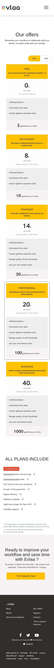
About (9, 612)
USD (46, 58)
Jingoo (21, 655)
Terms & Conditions (15, 617)
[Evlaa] (10, 604)
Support (37, 612)
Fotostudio (11, 658)
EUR (34, 58)
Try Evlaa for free (25, 576)
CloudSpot (34, 658)
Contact (36, 617)
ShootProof (11, 655)
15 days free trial (11, 469)
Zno (26, 658)
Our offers (37, 608)
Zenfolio (30, 655)
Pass (20, 658)
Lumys (42, 652)
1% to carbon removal (39, 623)
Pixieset (24, 652)
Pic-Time (33, 652)
